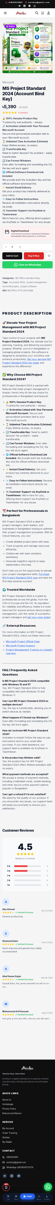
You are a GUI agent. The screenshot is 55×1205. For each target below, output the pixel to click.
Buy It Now (33, 256)
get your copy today (38, 617)
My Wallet (7, 1142)
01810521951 (12, 1157)
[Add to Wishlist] (49, 255)
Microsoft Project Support (20, 645)
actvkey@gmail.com (16, 1162)
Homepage (7, 1104)
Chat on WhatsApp (30, 264)
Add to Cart (12, 256)
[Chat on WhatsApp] (48, 1187)
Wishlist (6, 1137)
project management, (37, 282)
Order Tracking (9, 1133)
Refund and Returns (12, 1113)
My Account (8, 1128)
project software (29, 286)
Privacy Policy (9, 1108)
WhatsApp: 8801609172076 (19, 1167)
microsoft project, (10, 286)
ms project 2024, (17, 282)
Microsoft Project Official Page (23, 641)
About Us (6, 1099)
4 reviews (23, 112)
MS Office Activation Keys (27, 278)
